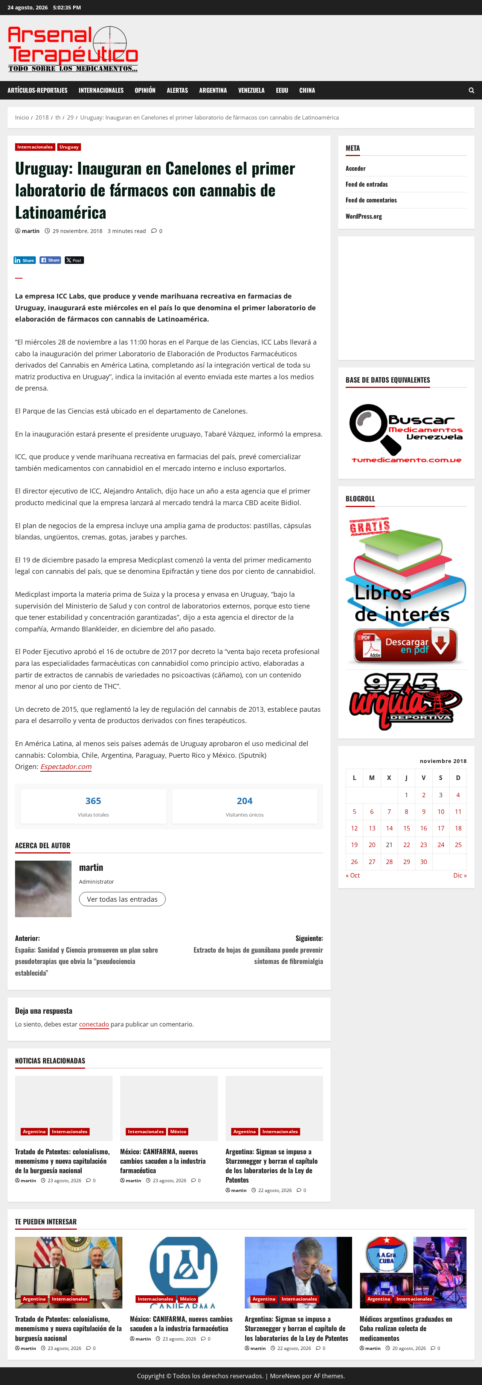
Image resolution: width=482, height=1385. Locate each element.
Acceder (356, 168)
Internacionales (101, 90)
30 (423, 861)
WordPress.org (364, 215)
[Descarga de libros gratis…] (406, 589)
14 (389, 828)
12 (354, 828)
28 (389, 861)
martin (31, 230)
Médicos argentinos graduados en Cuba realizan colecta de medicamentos (406, 1328)
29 (406, 861)
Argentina (213, 90)
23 (423, 845)
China (307, 90)
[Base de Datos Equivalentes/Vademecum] (406, 432)
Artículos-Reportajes (37, 90)
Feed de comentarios (371, 199)
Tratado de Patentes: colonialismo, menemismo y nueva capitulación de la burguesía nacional (62, 1160)
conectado (94, 1024)
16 (423, 828)
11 (458, 811)
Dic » (460, 875)
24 (441, 845)
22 (406, 845)
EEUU (282, 90)
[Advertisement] (414, 296)
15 (406, 828)
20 (372, 845)
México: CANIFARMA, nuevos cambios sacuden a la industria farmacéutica (163, 1160)
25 (458, 845)
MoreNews (285, 1376)
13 (372, 828)
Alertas (177, 90)
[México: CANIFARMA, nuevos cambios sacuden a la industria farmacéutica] (169, 1108)
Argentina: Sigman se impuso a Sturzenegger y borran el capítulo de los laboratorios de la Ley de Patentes (272, 1165)
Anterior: (86, 955)
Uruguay (69, 147)
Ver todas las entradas (122, 899)
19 (354, 845)
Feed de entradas (367, 183)
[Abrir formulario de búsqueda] (471, 90)
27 (372, 861)
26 (354, 861)
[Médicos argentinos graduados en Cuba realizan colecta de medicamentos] (413, 1272)
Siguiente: (258, 949)
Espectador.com (66, 766)
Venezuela (251, 90)
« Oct (353, 875)
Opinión (145, 90)
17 (441, 828)
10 (441, 811)
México (178, 1131)
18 (458, 828)
